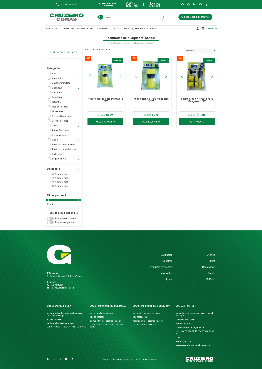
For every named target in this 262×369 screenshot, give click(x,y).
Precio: (51, 204)
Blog (126, 29)
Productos (51, 29)
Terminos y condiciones (123, 359)
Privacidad (106, 359)
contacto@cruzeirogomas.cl (61, 288)
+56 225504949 (54, 319)
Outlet (212, 261)
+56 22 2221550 (97, 317)
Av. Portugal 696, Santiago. (102, 313)
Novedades (69, 29)
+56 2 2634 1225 (183, 341)
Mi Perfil (210, 279)
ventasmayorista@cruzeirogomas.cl (193, 345)
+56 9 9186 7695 (183, 324)
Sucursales (103, 29)
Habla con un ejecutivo (197, 17)
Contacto (116, 29)
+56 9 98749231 (56, 285)
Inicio (110, 43)
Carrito (211, 273)
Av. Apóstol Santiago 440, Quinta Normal (64, 276)
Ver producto (197, 122)
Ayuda (169, 279)
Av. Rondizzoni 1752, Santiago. (147, 313)
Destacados (208, 267)
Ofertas (211, 254)
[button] (90, 76)
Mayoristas (166, 273)
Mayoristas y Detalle (145, 29)
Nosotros (167, 261)
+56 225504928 (140, 317)
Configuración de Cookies (146, 359)
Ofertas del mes (85, 29)
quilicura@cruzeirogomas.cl (61, 323)
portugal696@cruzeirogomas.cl (105, 321)
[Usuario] (197, 28)
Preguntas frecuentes (160, 267)
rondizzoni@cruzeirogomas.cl (148, 321)
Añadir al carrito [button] (105, 122)
